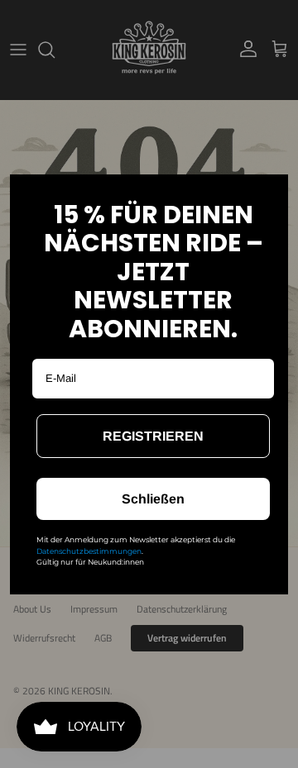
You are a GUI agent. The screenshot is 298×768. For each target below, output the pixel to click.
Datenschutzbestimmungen (89, 551)
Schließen (153, 499)
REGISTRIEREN (153, 436)
